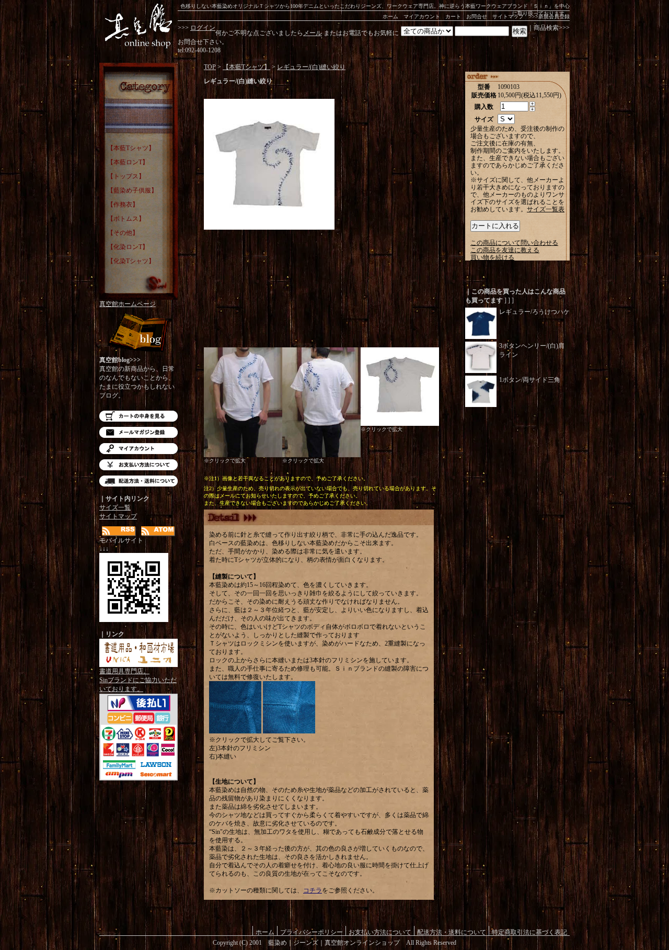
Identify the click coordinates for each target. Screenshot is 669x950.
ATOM (158, 531)
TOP (210, 67)
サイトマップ (508, 16)
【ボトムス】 (126, 218)
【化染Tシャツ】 (131, 261)
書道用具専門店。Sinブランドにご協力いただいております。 (138, 680)
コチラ (312, 890)
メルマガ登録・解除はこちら (138, 432)
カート (453, 16)
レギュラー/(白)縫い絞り (311, 67)
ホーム (390, 16)
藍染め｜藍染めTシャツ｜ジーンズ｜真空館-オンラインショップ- (138, 26)
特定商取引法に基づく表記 (529, 932)
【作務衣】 (123, 204)
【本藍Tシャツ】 (131, 148)
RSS (119, 531)
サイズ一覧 (115, 507)
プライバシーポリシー (311, 932)
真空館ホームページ (127, 304)
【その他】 (123, 232)
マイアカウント (421, 16)
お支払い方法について (138, 464)
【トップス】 (126, 176)
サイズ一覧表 (545, 209)
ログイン (202, 27)
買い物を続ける (492, 257)
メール (312, 33)
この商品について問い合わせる (514, 242)
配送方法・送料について (138, 481)
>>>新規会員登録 (549, 16)
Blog (138, 333)
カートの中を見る (138, 416)
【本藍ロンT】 (127, 162)
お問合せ (476, 16)
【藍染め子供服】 (132, 190)
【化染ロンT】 (127, 247)
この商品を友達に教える (504, 250)
